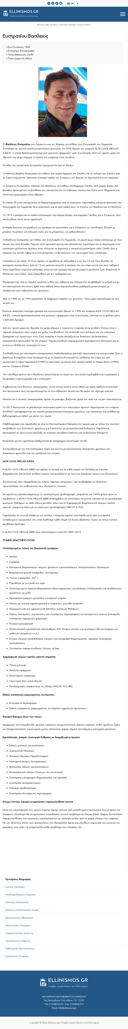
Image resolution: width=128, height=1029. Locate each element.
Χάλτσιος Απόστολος (17, 902)
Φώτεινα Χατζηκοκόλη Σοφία (21, 909)
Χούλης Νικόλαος (15, 886)
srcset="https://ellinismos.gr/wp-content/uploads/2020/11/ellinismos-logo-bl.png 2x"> (66, 10)
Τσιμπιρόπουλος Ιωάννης (19, 933)
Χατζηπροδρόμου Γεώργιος (20, 894)
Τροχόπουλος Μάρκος (17, 940)
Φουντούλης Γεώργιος (17, 925)
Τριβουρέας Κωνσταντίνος (20, 948)
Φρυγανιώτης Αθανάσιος (19, 917)
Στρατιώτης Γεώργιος (17, 956)
